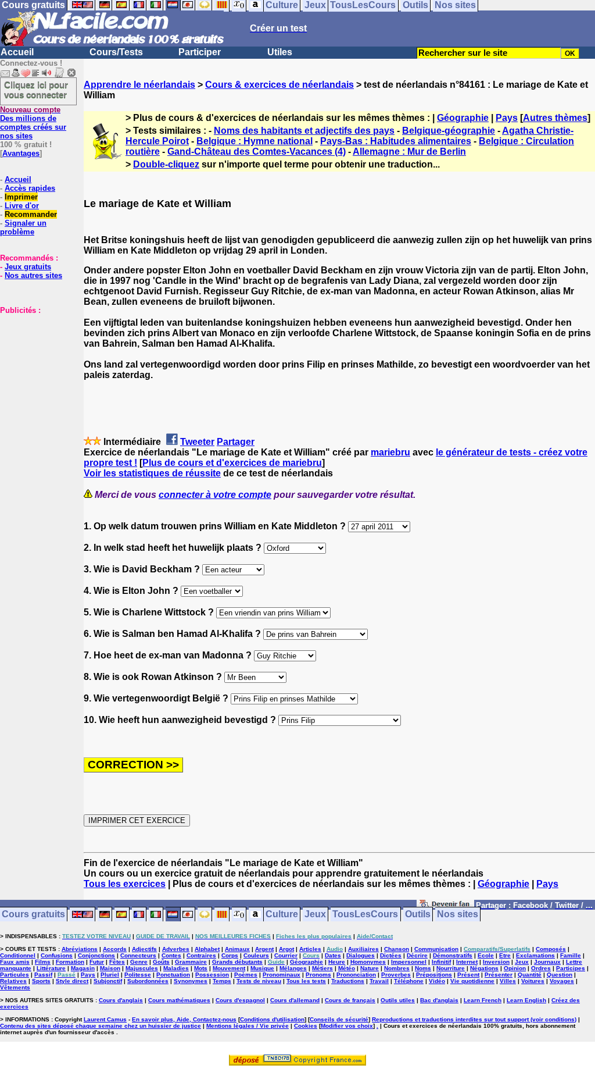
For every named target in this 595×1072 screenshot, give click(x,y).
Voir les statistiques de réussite (152, 473)
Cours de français (350, 1000)
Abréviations (80, 949)
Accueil (17, 52)
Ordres (541, 968)
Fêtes (117, 962)
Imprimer (21, 197)
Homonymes (368, 962)
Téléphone (409, 981)
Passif (43, 974)
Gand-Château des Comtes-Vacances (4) (256, 151)
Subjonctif (108, 981)
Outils (418, 915)
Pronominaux (281, 974)
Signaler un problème (23, 227)
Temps (222, 981)
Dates (333, 955)
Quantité (530, 974)
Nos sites (457, 915)
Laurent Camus (105, 1019)
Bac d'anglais (439, 1000)
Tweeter (197, 442)
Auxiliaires (363, 949)
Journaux (547, 962)
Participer (199, 52)
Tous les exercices (125, 884)
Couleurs (256, 955)
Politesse (137, 974)
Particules (14, 974)
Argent (264, 949)
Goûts (161, 962)
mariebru (390, 452)
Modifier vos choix (347, 1026)
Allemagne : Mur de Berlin (409, 151)
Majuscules (142, 968)
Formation (70, 962)
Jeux (315, 915)
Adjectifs (144, 949)
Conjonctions (96, 955)
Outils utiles (398, 1000)
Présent (468, 974)
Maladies (176, 968)
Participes (570, 968)
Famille (570, 955)
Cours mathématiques (179, 1000)
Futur (96, 962)
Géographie (463, 118)
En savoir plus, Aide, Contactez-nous (184, 1019)
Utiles (279, 52)
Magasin (83, 968)
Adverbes (175, 949)
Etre (505, 955)
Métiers (322, 968)
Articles (310, 949)
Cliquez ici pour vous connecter (36, 89)
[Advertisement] (35, 373)
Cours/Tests (116, 52)
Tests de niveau (258, 981)
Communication (436, 949)
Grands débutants (237, 962)
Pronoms (318, 974)
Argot (286, 949)
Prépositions (434, 974)
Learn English (526, 1000)
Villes (508, 981)
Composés (551, 949)
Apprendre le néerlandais (139, 85)
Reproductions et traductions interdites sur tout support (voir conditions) (474, 1019)
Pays (507, 118)
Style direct (72, 981)
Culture (282, 915)
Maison (110, 968)
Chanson (396, 949)
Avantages (21, 153)
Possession (212, 974)
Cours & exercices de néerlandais (279, 85)
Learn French (482, 1000)
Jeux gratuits (28, 266)
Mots (200, 968)
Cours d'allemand (295, 1000)
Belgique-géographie (448, 131)
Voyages (562, 981)
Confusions (57, 955)
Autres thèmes (555, 118)
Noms (423, 968)
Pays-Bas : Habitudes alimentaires (395, 141)
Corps (229, 955)
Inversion (496, 962)
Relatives (13, 981)
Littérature (51, 968)
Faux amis (15, 962)
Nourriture (450, 968)
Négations (484, 968)
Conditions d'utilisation (272, 1019)
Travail (379, 981)
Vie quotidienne (472, 981)
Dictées (391, 955)
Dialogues (360, 955)
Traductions (347, 981)
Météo (346, 968)
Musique (262, 968)
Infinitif (441, 962)
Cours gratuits (33, 915)
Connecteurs (138, 955)
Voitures (532, 981)
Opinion (515, 968)
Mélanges (293, 968)
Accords (115, 949)
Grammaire (191, 962)
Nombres (397, 968)
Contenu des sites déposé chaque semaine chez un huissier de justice (100, 1026)
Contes (171, 955)
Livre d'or (22, 205)
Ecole (486, 955)
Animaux (237, 949)
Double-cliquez (166, 164)
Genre (139, 962)
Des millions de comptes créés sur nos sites (33, 122)
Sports (41, 981)
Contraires (201, 955)
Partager (236, 442)
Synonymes (190, 981)
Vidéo (437, 981)
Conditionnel (17, 955)
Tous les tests (306, 981)
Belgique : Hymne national (254, 141)
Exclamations (535, 955)
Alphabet (207, 949)
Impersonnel (408, 962)
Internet (467, 962)
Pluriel (110, 974)
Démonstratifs (452, 955)
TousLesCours (365, 915)
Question (559, 974)
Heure (336, 962)
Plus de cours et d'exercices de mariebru (232, 463)
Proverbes (396, 974)
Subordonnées (148, 981)
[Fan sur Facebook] (445, 906)
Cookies (305, 1026)
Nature (369, 968)
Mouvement (229, 968)
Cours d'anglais (121, 1000)
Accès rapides (30, 188)
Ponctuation (173, 974)
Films (43, 962)
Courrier (286, 955)
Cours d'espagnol (240, 1000)
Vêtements (15, 987)
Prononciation (356, 974)
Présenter (498, 974)
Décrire (417, 955)
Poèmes (245, 974)
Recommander (31, 214)
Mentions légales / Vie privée (247, 1026)
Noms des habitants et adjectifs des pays (304, 131)
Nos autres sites (33, 275)
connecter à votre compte (215, 495)
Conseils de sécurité (339, 1019)
